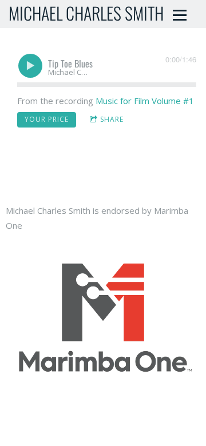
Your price (47, 119)
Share (112, 119)
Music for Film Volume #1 (145, 100)
